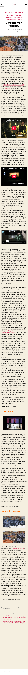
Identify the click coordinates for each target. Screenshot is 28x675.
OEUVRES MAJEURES (11, 19)
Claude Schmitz (14, 607)
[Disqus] (14, 647)
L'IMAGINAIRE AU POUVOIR (14, 15)
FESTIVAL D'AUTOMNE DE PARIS (14, 12)
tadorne (11, 29)
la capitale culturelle (17, 549)
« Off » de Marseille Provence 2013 (13, 85)
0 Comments (15, 31)
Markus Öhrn (6, 608)
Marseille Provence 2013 (14, 17)
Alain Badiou (6, 607)
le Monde (7, 88)
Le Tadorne (9, 672)
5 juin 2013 (19, 29)
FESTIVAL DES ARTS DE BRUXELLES (14, 14)
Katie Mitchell (22, 607)
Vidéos (20, 19)
